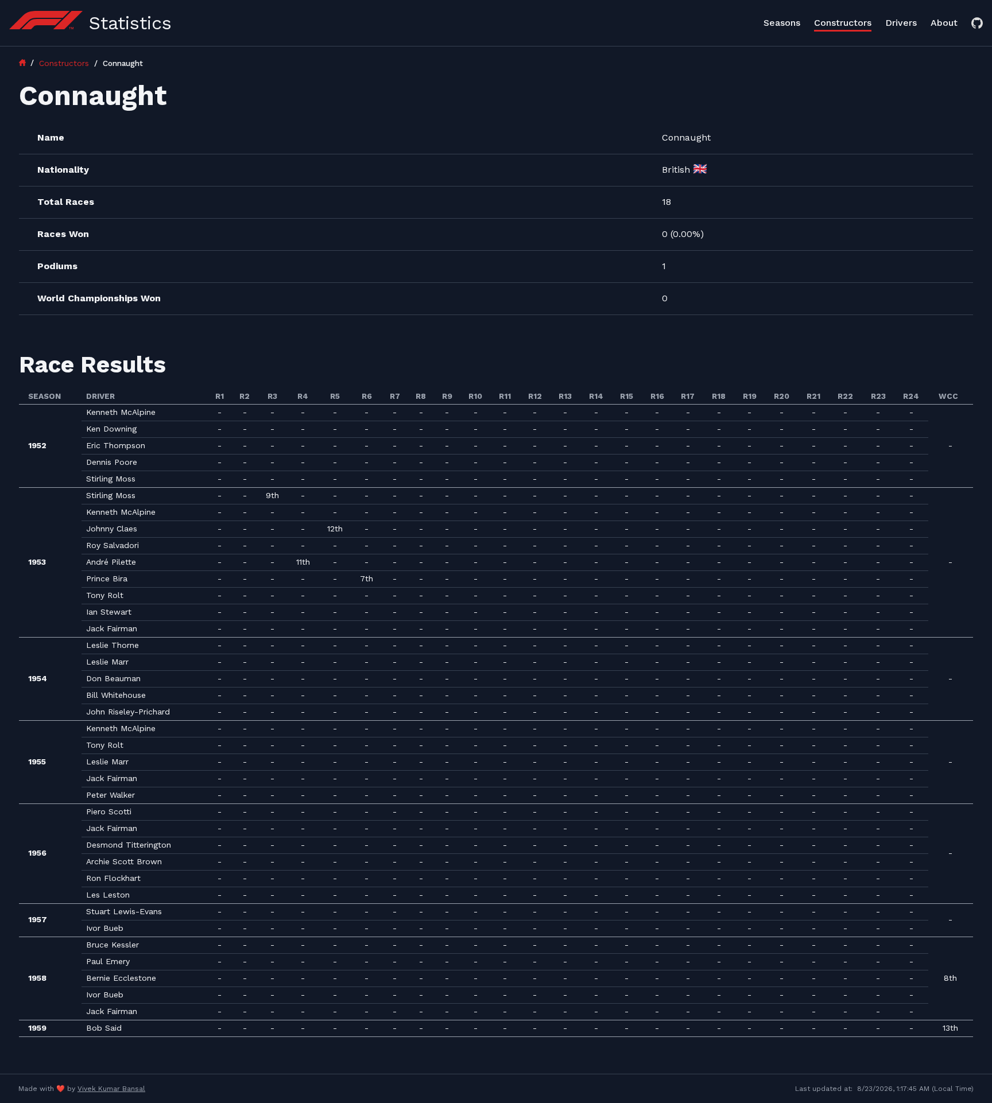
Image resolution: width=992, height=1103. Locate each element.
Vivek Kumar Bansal (111, 1089)
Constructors (842, 22)
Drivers (901, 22)
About (944, 22)
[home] (27, 62)
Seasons (782, 22)
